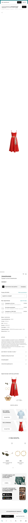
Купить (14, 405)
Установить (23, 286)
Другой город (23, 300)
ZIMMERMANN (7, 317)
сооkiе (16, 7)
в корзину (7, 516)
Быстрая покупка (20, 516)
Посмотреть (7, 417)
